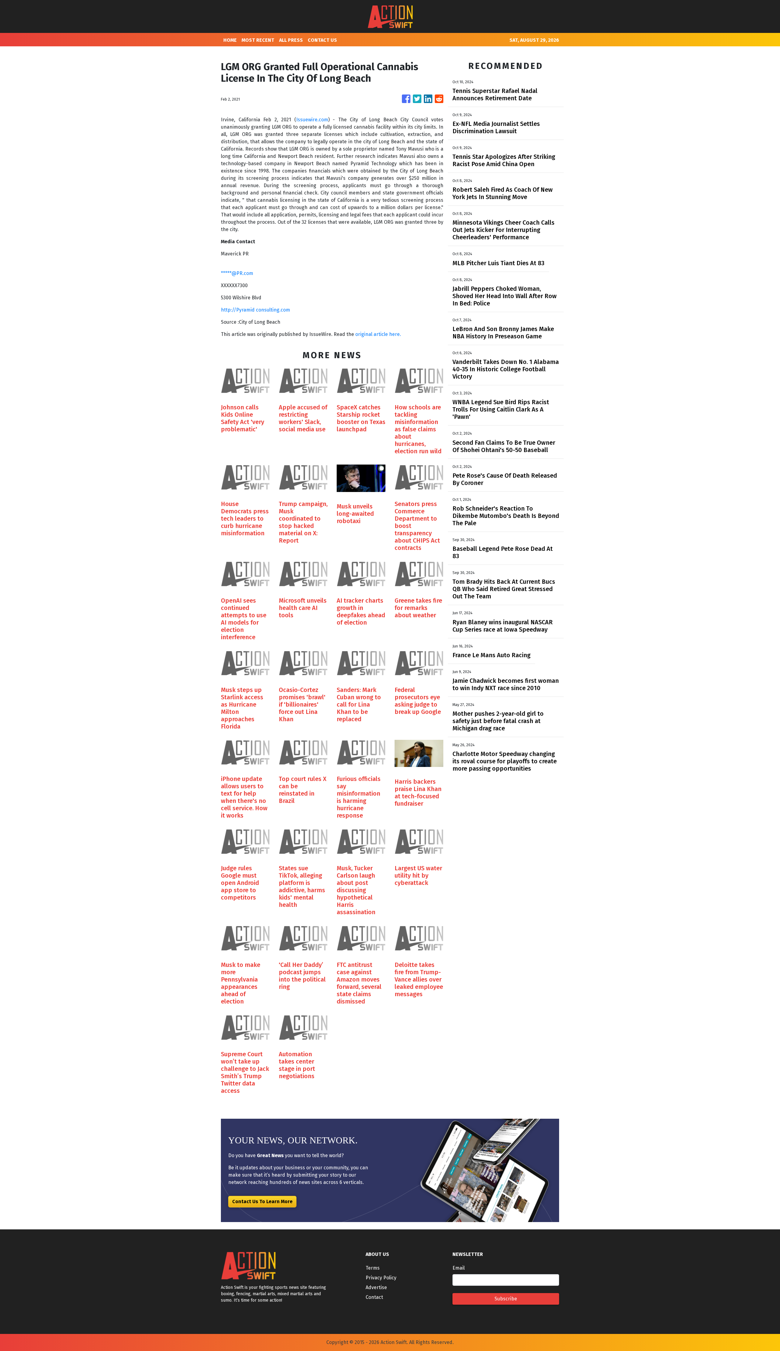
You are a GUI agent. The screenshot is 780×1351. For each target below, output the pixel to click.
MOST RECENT (258, 40)
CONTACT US (322, 40)
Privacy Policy (381, 1278)
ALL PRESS (291, 40)
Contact (374, 1297)
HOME (230, 40)
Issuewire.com (312, 120)
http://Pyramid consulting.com (255, 310)
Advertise (376, 1287)
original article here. (378, 334)
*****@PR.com (237, 273)
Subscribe (506, 1299)
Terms (373, 1268)
